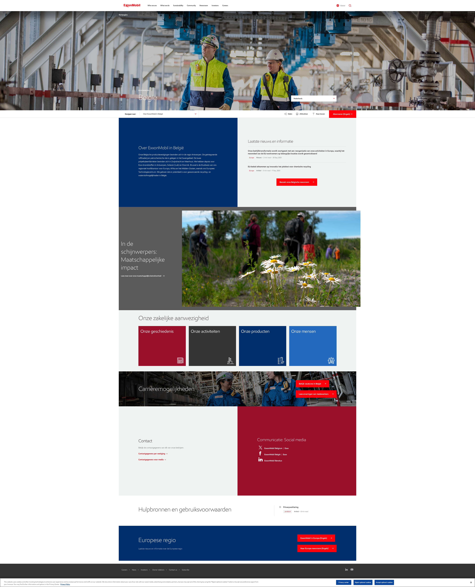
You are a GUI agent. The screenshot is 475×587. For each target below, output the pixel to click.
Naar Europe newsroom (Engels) (314, 548)
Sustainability (178, 5)
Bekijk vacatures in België (310, 384)
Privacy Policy (65, 584)
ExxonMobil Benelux (273, 460)
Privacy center (344, 582)
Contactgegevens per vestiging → (153, 453)
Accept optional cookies (384, 582)
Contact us (173, 570)
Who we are (152, 5)
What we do (164, 5)
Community (191, 5)
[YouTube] (351, 569)
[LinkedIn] (346, 569)
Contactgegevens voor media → (152, 459)
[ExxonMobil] (133, 5)
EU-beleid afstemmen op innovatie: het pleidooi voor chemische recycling (279, 166)
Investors (215, 5)
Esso (287, 448)
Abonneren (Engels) (341, 114)
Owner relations (158, 570)
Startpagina (123, 15)
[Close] (471, 582)
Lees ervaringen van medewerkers (313, 394)
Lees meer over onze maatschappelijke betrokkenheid (141, 276)
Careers (225, 5)
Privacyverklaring (290, 507)
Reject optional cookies (363, 582)
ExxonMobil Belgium (273, 448)
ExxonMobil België (272, 454)
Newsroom (204, 5)
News (134, 570)
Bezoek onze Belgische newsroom (294, 182)
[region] (237, 582)
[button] (341, 5)
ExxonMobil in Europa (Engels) (313, 538)
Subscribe (185, 570)
